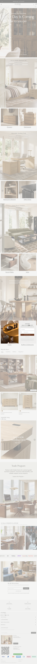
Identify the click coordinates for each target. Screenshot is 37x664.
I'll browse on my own (27, 336)
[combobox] (22, 332)
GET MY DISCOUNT (27, 334)
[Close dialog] (35, 321)
